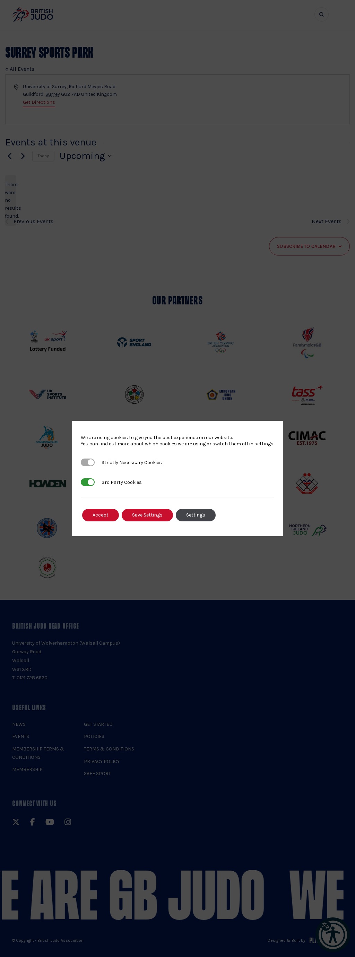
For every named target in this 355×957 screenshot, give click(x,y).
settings (264, 444)
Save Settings (147, 515)
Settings (195, 515)
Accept (101, 515)
